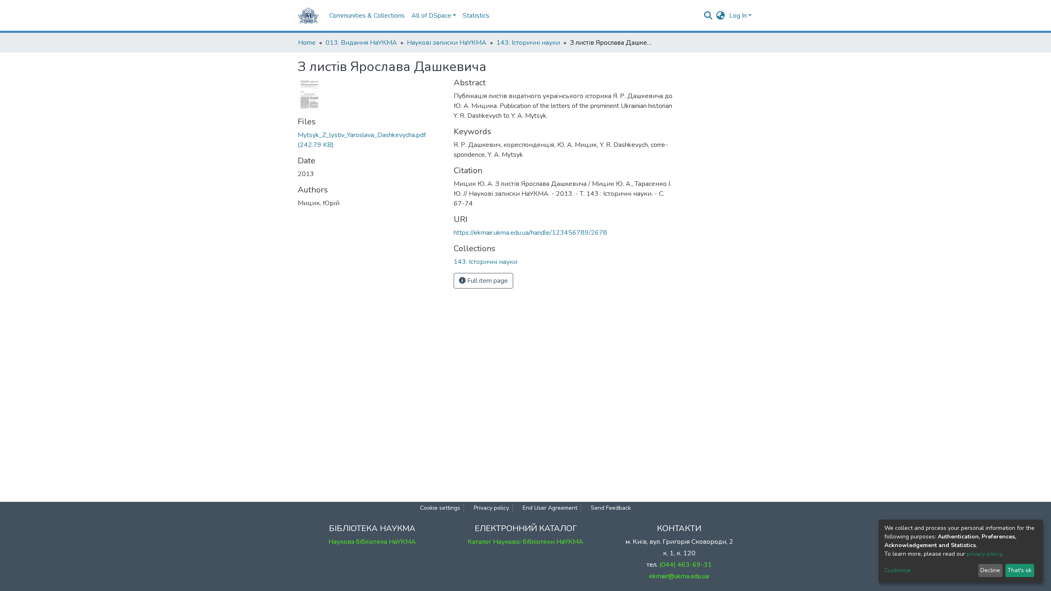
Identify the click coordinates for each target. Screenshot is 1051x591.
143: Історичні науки (528, 42)
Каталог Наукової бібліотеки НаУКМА (525, 541)
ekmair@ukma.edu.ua (679, 576)
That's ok (1019, 570)
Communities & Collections (367, 15)
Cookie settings (440, 508)
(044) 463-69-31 (685, 564)
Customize (897, 570)
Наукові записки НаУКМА (446, 42)
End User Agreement (550, 508)
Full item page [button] (487, 280)
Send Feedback (611, 508)
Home (307, 42)
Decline (990, 570)
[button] (720, 16)
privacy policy (984, 554)
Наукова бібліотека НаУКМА (372, 541)
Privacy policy (491, 508)
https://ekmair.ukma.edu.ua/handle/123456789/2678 (530, 232)
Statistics (476, 15)
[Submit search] (708, 15)
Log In (738, 15)
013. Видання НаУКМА (361, 42)
